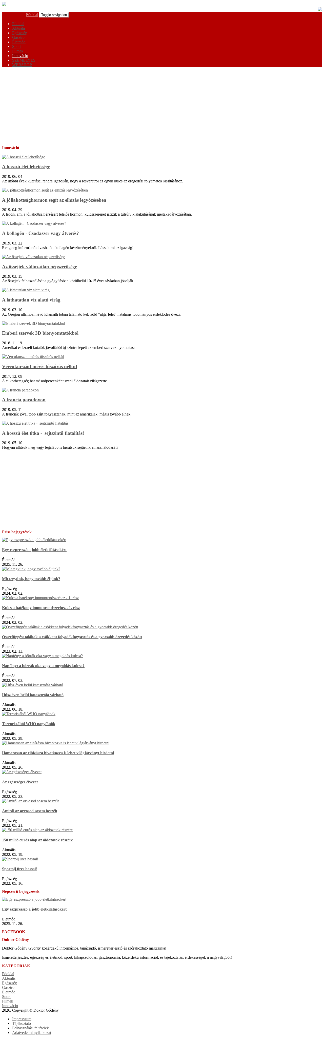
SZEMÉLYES (23, 60)
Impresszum (21, 1019)
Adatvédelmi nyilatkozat (31, 1032)
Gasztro (18, 37)
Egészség (19, 33)
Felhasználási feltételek (30, 1028)
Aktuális (19, 28)
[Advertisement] (162, 106)
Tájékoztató (21, 1023)
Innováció (20, 55)
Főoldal (32, 14)
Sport (16, 46)
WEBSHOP (22, 65)
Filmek (17, 51)
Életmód (19, 42)
